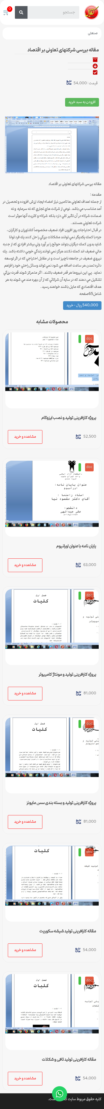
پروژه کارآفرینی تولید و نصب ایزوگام (68, 418)
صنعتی (93, 33)
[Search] (21, 12)
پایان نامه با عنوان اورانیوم (76, 546)
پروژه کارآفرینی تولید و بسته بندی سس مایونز (61, 803)
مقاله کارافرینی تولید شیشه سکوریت (67, 931)
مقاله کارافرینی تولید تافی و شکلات (69, 1060)
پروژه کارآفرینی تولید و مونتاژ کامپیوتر (67, 675)
